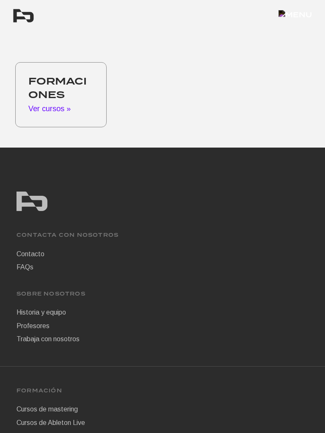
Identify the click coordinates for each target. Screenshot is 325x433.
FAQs (25, 267)
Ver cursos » (49, 108)
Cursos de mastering (47, 409)
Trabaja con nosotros (48, 339)
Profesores (33, 325)
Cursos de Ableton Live (51, 422)
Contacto (30, 254)
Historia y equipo (41, 312)
